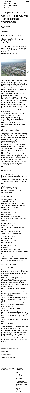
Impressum (19, 378)
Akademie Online (20, 368)
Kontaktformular (20, 381)
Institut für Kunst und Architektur (9, 348)
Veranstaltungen (11, 3)
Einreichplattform (20, 369)
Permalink (18, 391)
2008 (7, 7)
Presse (17, 379)
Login (17, 372)
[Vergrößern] (1, 77)
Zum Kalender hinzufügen (8, 357)
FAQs (17, 390)
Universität (7, 2)
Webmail (18, 371)
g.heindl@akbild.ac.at (6, 354)
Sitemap (18, 374)
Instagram (18, 388)
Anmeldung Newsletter (21, 382)
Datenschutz (19, 375)
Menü (27, 2)
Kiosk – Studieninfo (20, 387)
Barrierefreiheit (19, 377)
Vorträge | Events (11, 5)
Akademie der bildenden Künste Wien (7, 368)
